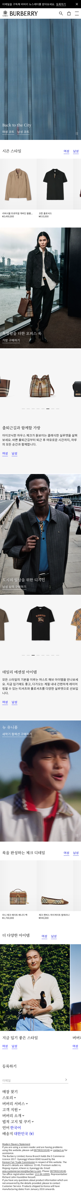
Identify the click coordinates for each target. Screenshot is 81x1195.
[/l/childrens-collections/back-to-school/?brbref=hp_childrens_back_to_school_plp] (40, 781)
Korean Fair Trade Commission (18, 1162)
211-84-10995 (42, 1174)
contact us (58, 1150)
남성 (76, 151)
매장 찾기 (10, 1091)
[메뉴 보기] (77, 13)
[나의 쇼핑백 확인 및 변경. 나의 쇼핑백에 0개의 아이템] (69, 13)
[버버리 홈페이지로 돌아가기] (24, 13)
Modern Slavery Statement (16, 1144)
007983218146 (42, 1150)
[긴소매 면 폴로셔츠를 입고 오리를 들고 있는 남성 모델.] (35, 987)
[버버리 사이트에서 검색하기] (61, 13)
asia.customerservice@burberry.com (21, 1171)
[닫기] (77, 4)
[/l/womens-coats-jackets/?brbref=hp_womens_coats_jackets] (40, 79)
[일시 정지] (77, 133)
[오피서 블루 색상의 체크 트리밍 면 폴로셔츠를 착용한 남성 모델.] (40, 534)
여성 (66, 151)
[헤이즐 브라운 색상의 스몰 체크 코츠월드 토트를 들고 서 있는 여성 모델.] (40, 288)
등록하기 (61, 4)
